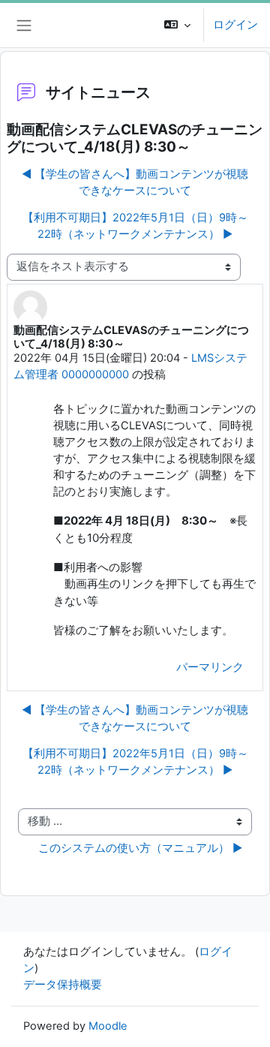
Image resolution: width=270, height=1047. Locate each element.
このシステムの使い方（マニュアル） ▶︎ (140, 848)
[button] (177, 25)
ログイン (235, 25)
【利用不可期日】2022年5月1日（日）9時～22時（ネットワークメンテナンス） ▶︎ (135, 226)
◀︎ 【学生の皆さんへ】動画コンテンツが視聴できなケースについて (135, 182)
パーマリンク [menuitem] (210, 667)
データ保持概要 (62, 984)
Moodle (108, 1026)
